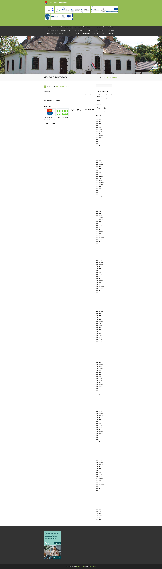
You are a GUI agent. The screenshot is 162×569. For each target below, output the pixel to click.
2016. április (98, 333)
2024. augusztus (99, 164)
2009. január (98, 499)
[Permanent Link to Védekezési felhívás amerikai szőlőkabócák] (50, 116)
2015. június (98, 352)
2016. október (99, 325)
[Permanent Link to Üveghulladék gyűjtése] (63, 116)
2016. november (99, 323)
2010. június (98, 468)
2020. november (99, 233)
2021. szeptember (100, 217)
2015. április (98, 356)
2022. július (98, 207)
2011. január (98, 454)
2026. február (99, 131)
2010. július (98, 466)
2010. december (99, 456)
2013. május (98, 399)
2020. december (99, 231)
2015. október (99, 343)
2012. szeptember (100, 413)
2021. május (98, 223)
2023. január (98, 194)
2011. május (98, 445)
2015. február (99, 360)
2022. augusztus (99, 205)
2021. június (98, 221)
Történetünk (111, 30)
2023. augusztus (99, 184)
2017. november (99, 307)
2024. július (98, 166)
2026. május (98, 125)
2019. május (98, 270)
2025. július (98, 145)
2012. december (99, 407)
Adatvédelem (111, 33)
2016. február (99, 337)
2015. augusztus (99, 347)
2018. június (98, 292)
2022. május (98, 209)
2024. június (98, 168)
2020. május (98, 245)
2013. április (98, 401)
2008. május (98, 511)
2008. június (98, 509)
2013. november (99, 386)
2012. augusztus (99, 415)
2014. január (98, 382)
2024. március (99, 174)
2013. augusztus (99, 392)
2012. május (98, 421)
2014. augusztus (99, 370)
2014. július (98, 372)
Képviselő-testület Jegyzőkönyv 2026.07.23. (105, 111)
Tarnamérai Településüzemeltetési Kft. (93, 33)
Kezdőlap (51, 27)
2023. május (98, 190)
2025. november (99, 137)
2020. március (99, 250)
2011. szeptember (100, 437)
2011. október (99, 435)
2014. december (99, 364)
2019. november (99, 258)
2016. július (98, 327)
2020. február (99, 252)
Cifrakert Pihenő (51, 33)
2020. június (98, 243)
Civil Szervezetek (79, 30)
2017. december (99, 305)
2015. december (99, 339)
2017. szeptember (100, 311)
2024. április (98, 172)
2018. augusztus (99, 288)
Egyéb (104, 77)
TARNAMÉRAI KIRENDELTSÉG (64, 27)
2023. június (98, 188)
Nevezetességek (100, 30)
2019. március (99, 274)
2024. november (99, 160)
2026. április (98, 127)
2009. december (99, 478)
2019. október (99, 260)
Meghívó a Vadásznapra (88, 109)
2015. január (98, 362)
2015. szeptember (100, 345)
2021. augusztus (99, 219)
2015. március (99, 358)
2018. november (99, 282)
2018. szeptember (100, 286)
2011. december (99, 431)
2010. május (98, 470)
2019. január (98, 278)
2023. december (99, 176)
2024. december (99, 158)
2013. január (98, 405)
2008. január (98, 519)
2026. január (98, 133)
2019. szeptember (100, 262)
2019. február (99, 276)
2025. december (99, 135)
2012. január (98, 429)
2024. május (98, 170)
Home (101, 77)
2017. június (98, 315)
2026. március (99, 129)
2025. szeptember (100, 141)
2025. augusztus (99, 143)
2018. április (98, 296)
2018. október (99, 284)
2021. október (99, 215)
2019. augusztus (99, 264)
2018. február (99, 301)
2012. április (98, 423)
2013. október (99, 388)
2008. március (99, 515)
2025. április (98, 152)
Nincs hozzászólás (64, 86)
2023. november (99, 178)
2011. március (99, 450)
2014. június (98, 374)
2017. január (98, 319)
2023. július (98, 186)
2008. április (98, 513)
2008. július (98, 507)
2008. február (99, 517)
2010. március (99, 474)
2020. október (99, 235)
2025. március (99, 154)
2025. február (99, 156)
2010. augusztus (99, 464)
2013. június (98, 396)
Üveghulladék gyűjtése (62, 117)
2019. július (98, 266)
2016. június (98, 329)
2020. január (98, 254)
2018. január (98, 303)
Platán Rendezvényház (65, 33)
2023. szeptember (100, 182)
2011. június (98, 443)
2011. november (99, 433)
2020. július (98, 241)
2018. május (98, 294)
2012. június (98, 419)
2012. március (99, 425)
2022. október (99, 201)
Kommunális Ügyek (66, 30)
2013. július (98, 394)
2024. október (99, 162)
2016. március (99, 335)
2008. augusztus (99, 505)
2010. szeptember (100, 462)
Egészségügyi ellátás (52, 30)
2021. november (99, 213)
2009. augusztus (99, 486)
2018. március (99, 298)
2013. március (99, 403)
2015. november (99, 341)
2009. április (98, 494)
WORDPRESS (93, 566)
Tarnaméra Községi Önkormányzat (83, 27)
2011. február (99, 452)
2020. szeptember (100, 237)
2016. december (99, 321)
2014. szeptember (100, 368)
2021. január (98, 229)
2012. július (98, 417)
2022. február (99, 211)
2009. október (99, 482)
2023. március (99, 192)
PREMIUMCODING (80, 566)
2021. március (99, 225)
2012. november (99, 409)
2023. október (99, 180)
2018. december (99, 280)
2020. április (98, 247)
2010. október (99, 460)
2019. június (98, 268)
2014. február (99, 380)
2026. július (98, 121)
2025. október (99, 139)
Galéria (77, 33)
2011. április (98, 448)
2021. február (99, 227)
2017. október (99, 309)
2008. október (99, 503)
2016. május (98, 331)
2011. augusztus (99, 439)
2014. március (99, 378)
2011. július (98, 441)
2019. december (99, 256)
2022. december (99, 196)
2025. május (98, 150)
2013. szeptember (100, 390)
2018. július (98, 290)
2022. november (99, 198)
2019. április (98, 272)
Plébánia (90, 30)
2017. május (98, 317)
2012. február (99, 427)
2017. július (98, 313)
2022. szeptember (100, 203)
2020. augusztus (99, 239)
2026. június (98, 123)
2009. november (99, 480)
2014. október (99, 366)
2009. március (99, 497)
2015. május (98, 354)
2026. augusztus (99, 119)
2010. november (99, 458)
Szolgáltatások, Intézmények (105, 27)
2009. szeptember (100, 484)
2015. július (98, 350)
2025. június (98, 147)
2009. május (98, 492)
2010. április (98, 472)
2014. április (98, 376)
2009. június (98, 490)
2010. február (99, 476)
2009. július (98, 488)
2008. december (99, 501)
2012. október (99, 411)
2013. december (99, 384)
